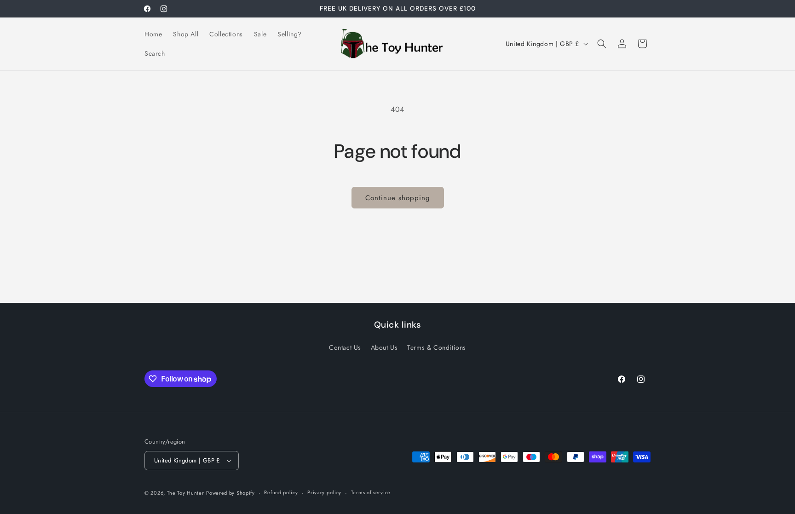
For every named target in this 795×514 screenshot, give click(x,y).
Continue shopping (397, 198)
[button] (602, 44)
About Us (384, 347)
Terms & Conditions (436, 347)
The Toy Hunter (185, 493)
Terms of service (371, 492)
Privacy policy (324, 492)
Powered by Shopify (230, 493)
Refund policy (281, 492)
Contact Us (345, 347)
